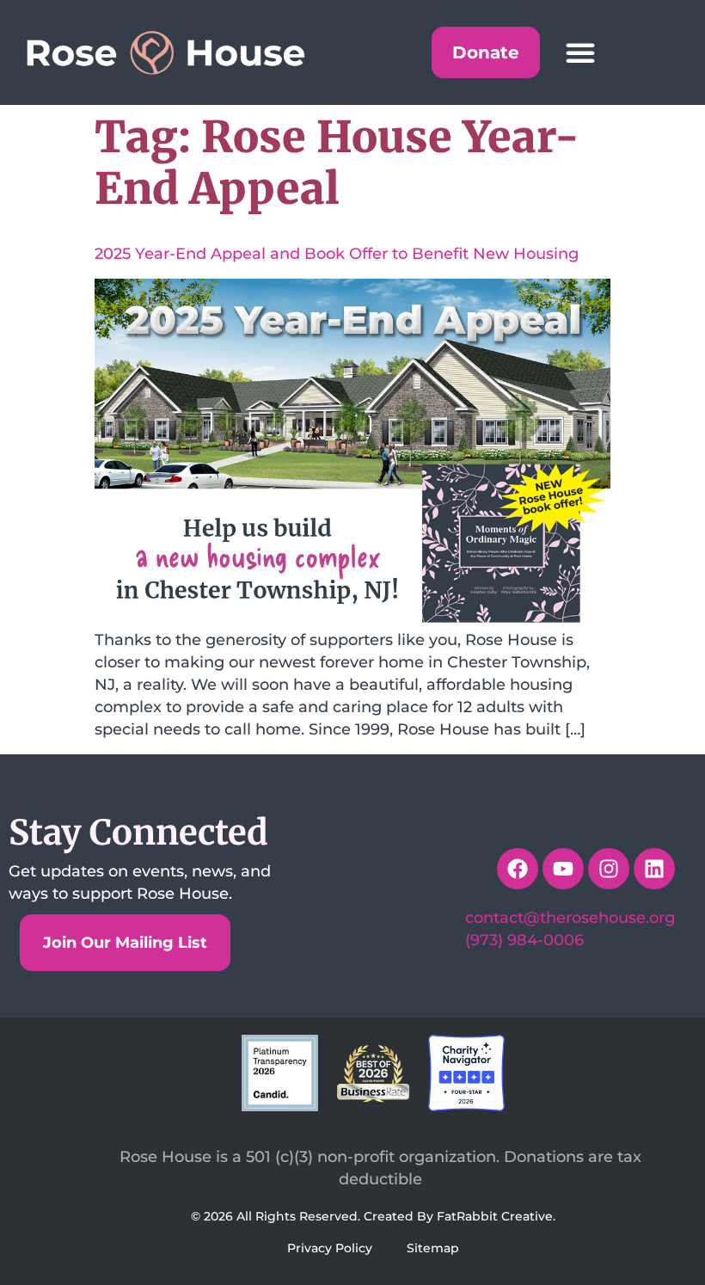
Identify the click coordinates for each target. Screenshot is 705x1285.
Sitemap (433, 1248)
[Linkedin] (654, 868)
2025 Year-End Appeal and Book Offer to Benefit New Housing (337, 253)
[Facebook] (517, 868)
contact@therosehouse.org (570, 917)
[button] (580, 52)
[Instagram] (608, 868)
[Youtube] (563, 868)
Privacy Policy (329, 1248)
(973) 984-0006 (524, 940)
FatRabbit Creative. (496, 1216)
